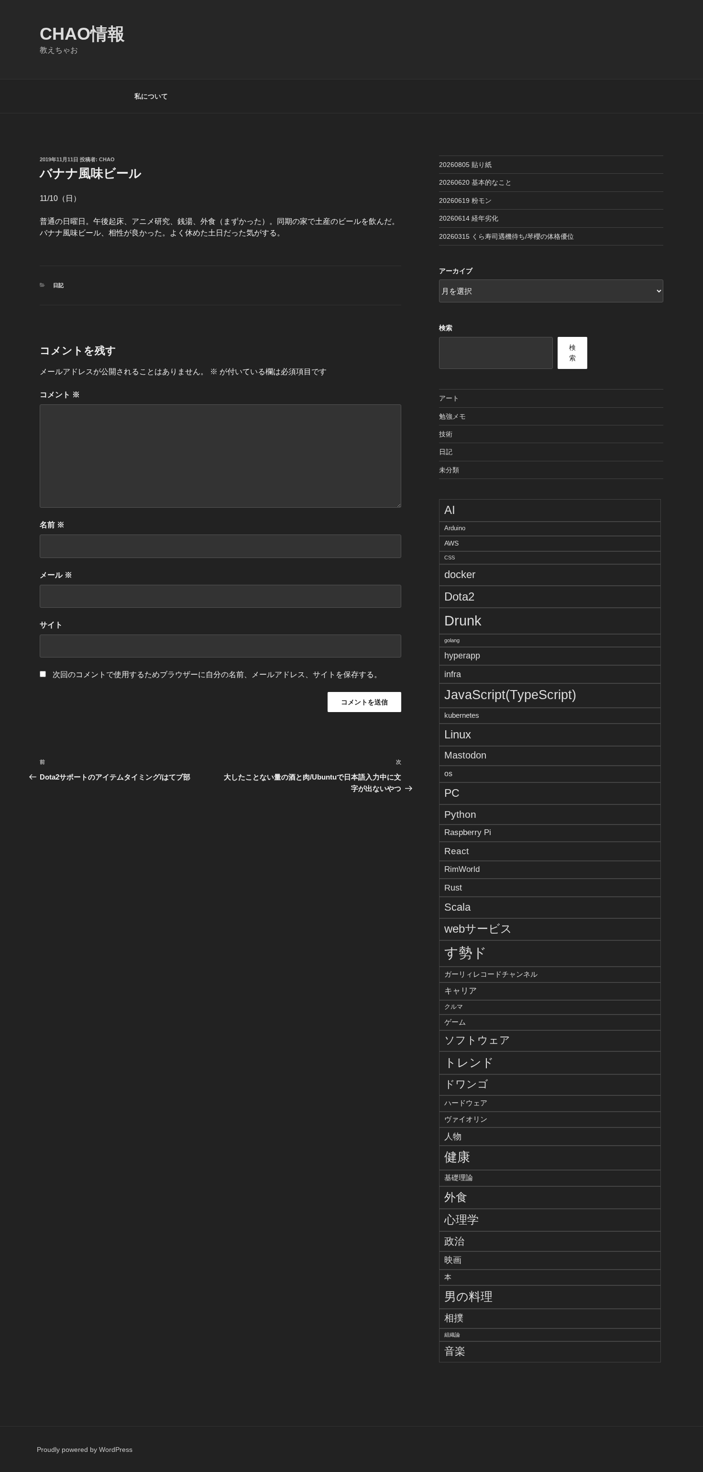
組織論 (452, 1335)
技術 (445, 434)
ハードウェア (465, 1103)
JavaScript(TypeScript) (510, 695)
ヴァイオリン (465, 1119)
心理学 (461, 1219)
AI (449, 509)
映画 (452, 1260)
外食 (455, 1197)
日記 (58, 285)
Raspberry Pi (467, 832)
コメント (60, 394)
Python (460, 814)
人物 (452, 1136)
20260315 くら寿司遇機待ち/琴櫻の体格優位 (506, 236)
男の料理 (468, 1296)
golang (452, 640)
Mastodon (465, 755)
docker (459, 574)
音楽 (454, 1351)
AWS (451, 543)
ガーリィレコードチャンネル (491, 974)
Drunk (463, 620)
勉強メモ (452, 416)
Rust (453, 887)
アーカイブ (455, 271)
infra (452, 674)
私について (151, 96)
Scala (457, 907)
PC (452, 793)
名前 (52, 525)
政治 (454, 1241)
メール (56, 575)
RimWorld (462, 869)
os (448, 773)
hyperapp (462, 655)
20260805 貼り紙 (465, 164)
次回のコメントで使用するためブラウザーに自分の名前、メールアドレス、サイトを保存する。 (217, 674)
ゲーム (455, 1022)
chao (107, 159)
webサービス (478, 929)
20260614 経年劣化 (468, 218)
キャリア (460, 990)
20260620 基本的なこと (475, 182)
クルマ (453, 1007)
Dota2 (459, 596)
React (456, 851)
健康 (457, 1157)
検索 (445, 328)
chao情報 (82, 34)
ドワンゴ (466, 1084)
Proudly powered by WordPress (84, 1449)
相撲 (453, 1318)
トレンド (469, 1062)
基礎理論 (458, 1177)
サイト (51, 625)
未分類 (449, 470)
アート (449, 398)
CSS (449, 557)
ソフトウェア (477, 1040)
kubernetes (461, 715)
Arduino (454, 528)
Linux (457, 734)
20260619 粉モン (465, 200)
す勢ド (465, 952)
